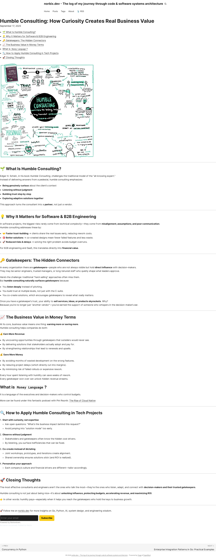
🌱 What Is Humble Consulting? (19, 32)
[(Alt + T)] (165, 3)
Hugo (140, 555)
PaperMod (146, 555)
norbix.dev (23, 510)
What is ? (15, 49)
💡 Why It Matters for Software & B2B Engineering (29, 36)
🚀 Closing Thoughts (13, 57)
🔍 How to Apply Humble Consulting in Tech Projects (30, 53)
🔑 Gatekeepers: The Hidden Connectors (24, 40)
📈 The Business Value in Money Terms (23, 44)
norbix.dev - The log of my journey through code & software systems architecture (103, 3)
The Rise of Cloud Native (82, 400)
